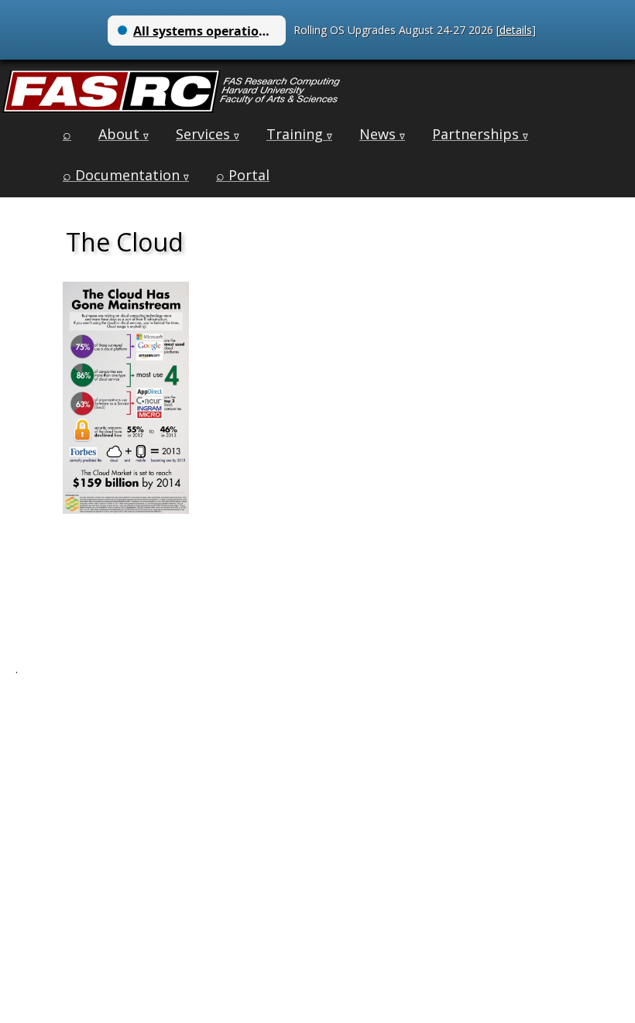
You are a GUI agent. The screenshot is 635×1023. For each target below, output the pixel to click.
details (515, 29)
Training (299, 134)
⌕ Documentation (126, 175)
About (123, 134)
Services (207, 134)
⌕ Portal (242, 175)
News (382, 134)
